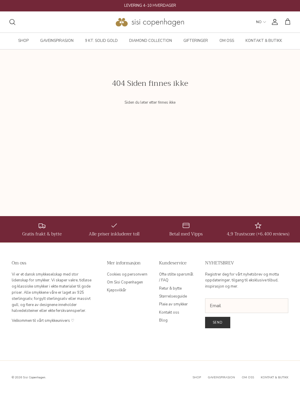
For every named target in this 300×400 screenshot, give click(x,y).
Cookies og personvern (127, 274)
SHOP (23, 40)
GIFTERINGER (195, 40)
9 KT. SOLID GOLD (101, 40)
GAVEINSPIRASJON (57, 40)
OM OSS (226, 40)
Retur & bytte (170, 288)
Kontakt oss (169, 312)
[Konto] (273, 21)
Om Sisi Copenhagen (125, 282)
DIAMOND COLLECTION (150, 40)
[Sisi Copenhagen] (150, 22)
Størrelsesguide (173, 296)
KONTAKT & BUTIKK (264, 40)
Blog (163, 320)
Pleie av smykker (173, 304)
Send (218, 322)
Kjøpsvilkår (116, 290)
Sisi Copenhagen (34, 377)
